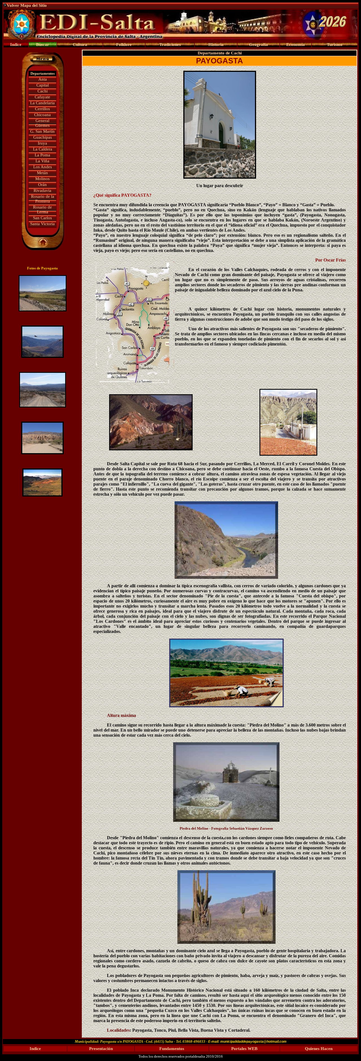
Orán (42, 184)
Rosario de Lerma (42, 209)
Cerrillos (42, 109)
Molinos (42, 178)
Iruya (42, 143)
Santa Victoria (42, 223)
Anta (42, 79)
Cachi (43, 91)
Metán (42, 172)
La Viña (42, 161)
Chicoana (42, 114)
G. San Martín (42, 131)
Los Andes (42, 167)
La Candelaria (42, 103)
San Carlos (42, 218)
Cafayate (42, 97)
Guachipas (42, 137)
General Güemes (42, 123)
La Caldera (42, 149)
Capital (42, 85)
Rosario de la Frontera (42, 198)
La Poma (42, 155)
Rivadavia (42, 190)
